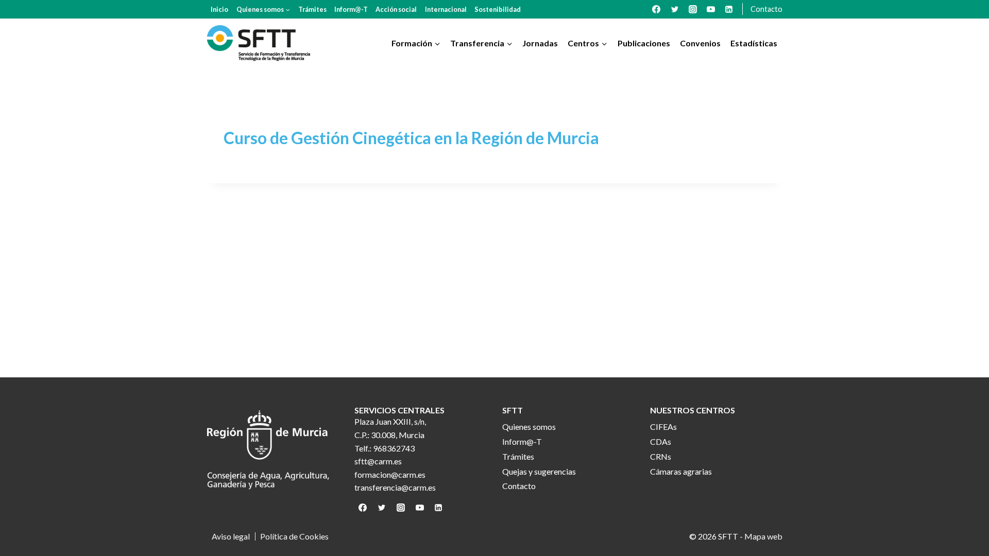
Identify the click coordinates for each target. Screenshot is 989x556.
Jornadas (540, 43)
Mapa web (763, 536)
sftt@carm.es (378, 461)
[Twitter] (675, 9)
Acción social (396, 9)
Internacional (446, 9)
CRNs (660, 456)
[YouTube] (711, 9)
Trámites (312, 9)
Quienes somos (529, 426)
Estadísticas (753, 43)
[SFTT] (258, 43)
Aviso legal (231, 536)
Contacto (766, 9)
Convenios (700, 43)
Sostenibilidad (497, 9)
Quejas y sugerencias (539, 471)
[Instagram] (693, 9)
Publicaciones (644, 43)
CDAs (660, 441)
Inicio (219, 9)
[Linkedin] (729, 9)
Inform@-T (351, 9)
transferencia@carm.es (395, 487)
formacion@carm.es (389, 474)
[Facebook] (656, 9)
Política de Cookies (294, 536)
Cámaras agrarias (681, 471)
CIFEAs (663, 426)
